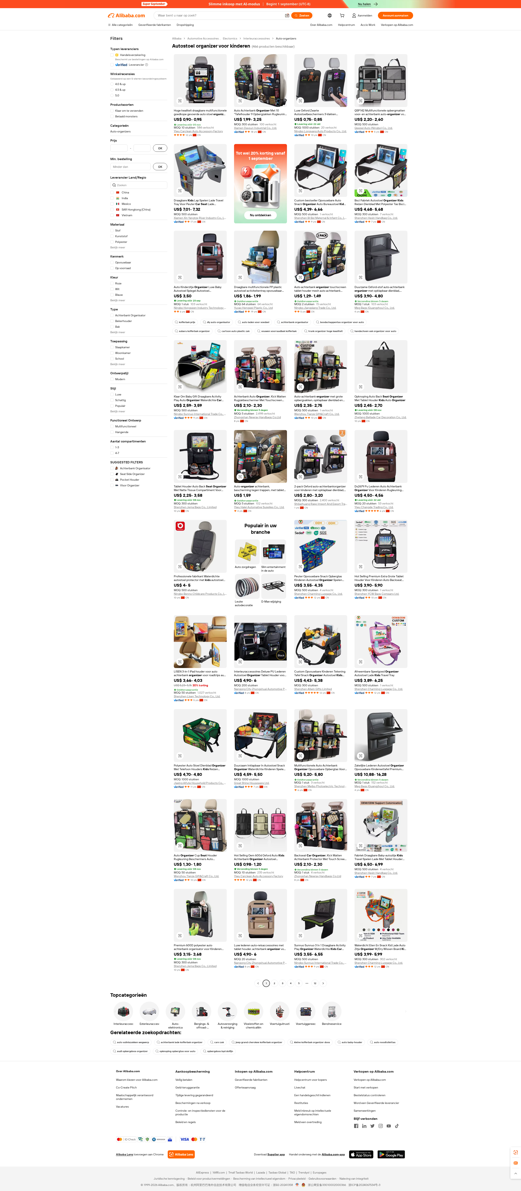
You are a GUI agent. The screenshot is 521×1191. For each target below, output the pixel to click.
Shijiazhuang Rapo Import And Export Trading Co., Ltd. (320, 503)
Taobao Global (277, 1172)
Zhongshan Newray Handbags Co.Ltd (257, 417)
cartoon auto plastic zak (236, 331)
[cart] (343, 16)
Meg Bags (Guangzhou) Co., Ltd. (375, 307)
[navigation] (138, 511)
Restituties (301, 1103)
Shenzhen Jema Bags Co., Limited (195, 507)
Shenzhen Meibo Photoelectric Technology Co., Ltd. (320, 786)
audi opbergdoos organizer (132, 1051)
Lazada (260, 1172)
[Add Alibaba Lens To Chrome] (181, 1154)
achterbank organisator (294, 322)
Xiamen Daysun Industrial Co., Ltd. (255, 128)
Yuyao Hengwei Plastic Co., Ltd (253, 307)
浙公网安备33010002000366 (327, 1185)
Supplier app (276, 1154)
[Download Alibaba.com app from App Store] (361, 1154)
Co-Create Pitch (126, 1087)
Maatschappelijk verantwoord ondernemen (134, 1097)
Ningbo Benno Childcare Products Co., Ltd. (200, 593)
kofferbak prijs (187, 322)
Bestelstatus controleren (369, 1095)
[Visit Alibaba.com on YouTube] (388, 1125)
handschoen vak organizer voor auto (375, 331)
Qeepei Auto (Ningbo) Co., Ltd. (374, 128)
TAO (292, 1172)
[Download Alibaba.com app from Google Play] (391, 1154)
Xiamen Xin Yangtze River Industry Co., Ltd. (200, 217)
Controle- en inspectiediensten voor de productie (200, 1112)
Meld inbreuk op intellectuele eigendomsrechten (312, 1112)
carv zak (219, 1042)
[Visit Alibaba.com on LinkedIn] (364, 1125)
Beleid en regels (185, 1122)
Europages (319, 1172)
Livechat (299, 1087)
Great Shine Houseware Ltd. (251, 783)
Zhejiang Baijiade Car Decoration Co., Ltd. (380, 417)
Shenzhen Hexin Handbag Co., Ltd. (376, 217)
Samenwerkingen (365, 1110)
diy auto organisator (218, 322)
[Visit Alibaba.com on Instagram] (380, 1125)
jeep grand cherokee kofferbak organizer (259, 1042)
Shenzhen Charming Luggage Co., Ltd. (318, 593)
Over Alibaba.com (128, 1071)
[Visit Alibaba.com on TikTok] (396, 1125)
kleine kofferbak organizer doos (312, 1042)
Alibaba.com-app (333, 1154)
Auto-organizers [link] (286, 38)
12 (315, 983)
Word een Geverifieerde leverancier (376, 1103)
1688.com (218, 1172)
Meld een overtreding (308, 1122)
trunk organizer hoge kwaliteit (325, 331)
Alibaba (176, 38)
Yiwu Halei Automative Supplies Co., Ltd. (259, 507)
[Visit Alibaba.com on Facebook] (356, 1125)
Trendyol (303, 1172)
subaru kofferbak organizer (194, 331)
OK (160, 148)
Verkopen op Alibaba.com (370, 1079)
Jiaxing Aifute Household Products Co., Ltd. (200, 783)
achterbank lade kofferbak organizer (181, 1042)
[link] (515, 1152)
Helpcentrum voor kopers (310, 1079)
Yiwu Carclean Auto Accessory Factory (198, 131)
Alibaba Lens (124, 1154)
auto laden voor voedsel (255, 322)
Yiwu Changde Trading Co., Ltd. (374, 507)
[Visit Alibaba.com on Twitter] (372, 1125)
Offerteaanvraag (245, 1087)
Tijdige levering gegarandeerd (194, 1095)
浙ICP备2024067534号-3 (364, 1185)
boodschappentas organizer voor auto (342, 322)
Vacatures (122, 1106)
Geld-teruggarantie (187, 1087)
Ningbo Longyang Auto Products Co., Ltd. (320, 131)
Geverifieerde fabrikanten (251, 1079)
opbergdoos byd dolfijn (220, 1051)
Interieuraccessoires (256, 38)
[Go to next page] (323, 983)
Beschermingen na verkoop (192, 1103)
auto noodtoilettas (384, 1042)
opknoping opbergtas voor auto (177, 1051)
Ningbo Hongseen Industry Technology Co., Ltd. (200, 307)
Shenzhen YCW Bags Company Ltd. (377, 593)
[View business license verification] (297, 1185)
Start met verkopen (366, 1087)
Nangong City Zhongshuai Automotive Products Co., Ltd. (260, 689)
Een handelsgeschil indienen (312, 1095)
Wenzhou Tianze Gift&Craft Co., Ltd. (316, 414)
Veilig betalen (183, 1079)
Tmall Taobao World (240, 1172)
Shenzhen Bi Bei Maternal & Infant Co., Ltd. (320, 217)
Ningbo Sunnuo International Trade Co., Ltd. (200, 414)
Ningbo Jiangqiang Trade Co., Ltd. (315, 307)
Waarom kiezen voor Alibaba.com (137, 1079)
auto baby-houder (352, 1042)
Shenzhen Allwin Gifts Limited (313, 689)
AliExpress (202, 1172)
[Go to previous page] (258, 983)
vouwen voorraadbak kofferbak (279, 331)
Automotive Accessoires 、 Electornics (212, 38)
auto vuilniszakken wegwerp (133, 1042)
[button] (287, 15)
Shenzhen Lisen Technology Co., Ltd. (197, 696)
